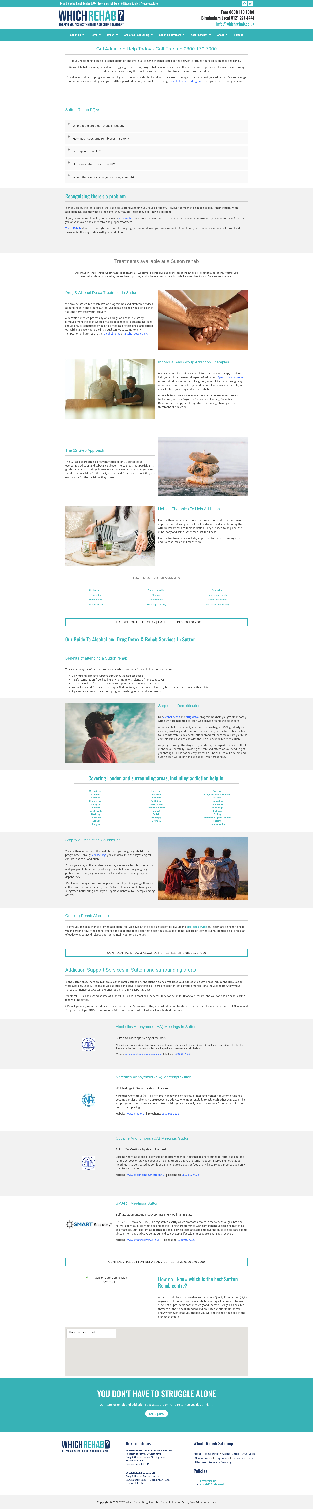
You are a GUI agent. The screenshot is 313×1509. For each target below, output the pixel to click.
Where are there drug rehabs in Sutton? (98, 125)
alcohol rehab (179, 81)
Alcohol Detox (230, 1454)
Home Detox (211, 1454)
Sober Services (199, 35)
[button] (156, 126)
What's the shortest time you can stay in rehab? (103, 177)
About (220, 35)
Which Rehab (73, 228)
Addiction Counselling (136, 35)
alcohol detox (171, 717)
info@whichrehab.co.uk (235, 24)
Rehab (110, 35)
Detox (94, 35)
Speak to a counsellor (231, 377)
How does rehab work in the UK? (94, 164)
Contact (238, 35)
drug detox (198, 81)
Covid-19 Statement (212, 1484)
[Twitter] (250, 3)
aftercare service (197, 927)
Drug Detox (249, 1454)
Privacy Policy (208, 1480)
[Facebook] (244, 3)
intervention (126, 218)
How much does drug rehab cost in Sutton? (101, 138)
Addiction (75, 35)
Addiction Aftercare (170, 35)
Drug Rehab (222, 1458)
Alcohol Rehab (203, 1458)
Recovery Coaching (220, 1462)
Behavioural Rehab (243, 1458)
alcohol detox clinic (136, 333)
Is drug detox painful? (87, 151)
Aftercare (200, 1462)
